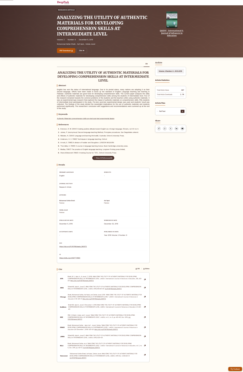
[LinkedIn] (176, 128)
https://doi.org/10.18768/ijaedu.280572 (73, 246)
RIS (138, 268)
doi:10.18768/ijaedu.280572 (113, 289)
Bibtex (147, 268)
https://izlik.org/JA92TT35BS (69, 258)
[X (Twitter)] (170, 128)
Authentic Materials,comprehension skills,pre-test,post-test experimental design (85, 118)
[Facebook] (159, 128)
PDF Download (65, 51)
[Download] (182, 111)
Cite (80, 50)
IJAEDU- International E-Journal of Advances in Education (172, 33)
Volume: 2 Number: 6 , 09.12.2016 (170, 71)
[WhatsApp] (164, 128)
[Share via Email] (182, 128)
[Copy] (144, 279)
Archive (158, 62)
